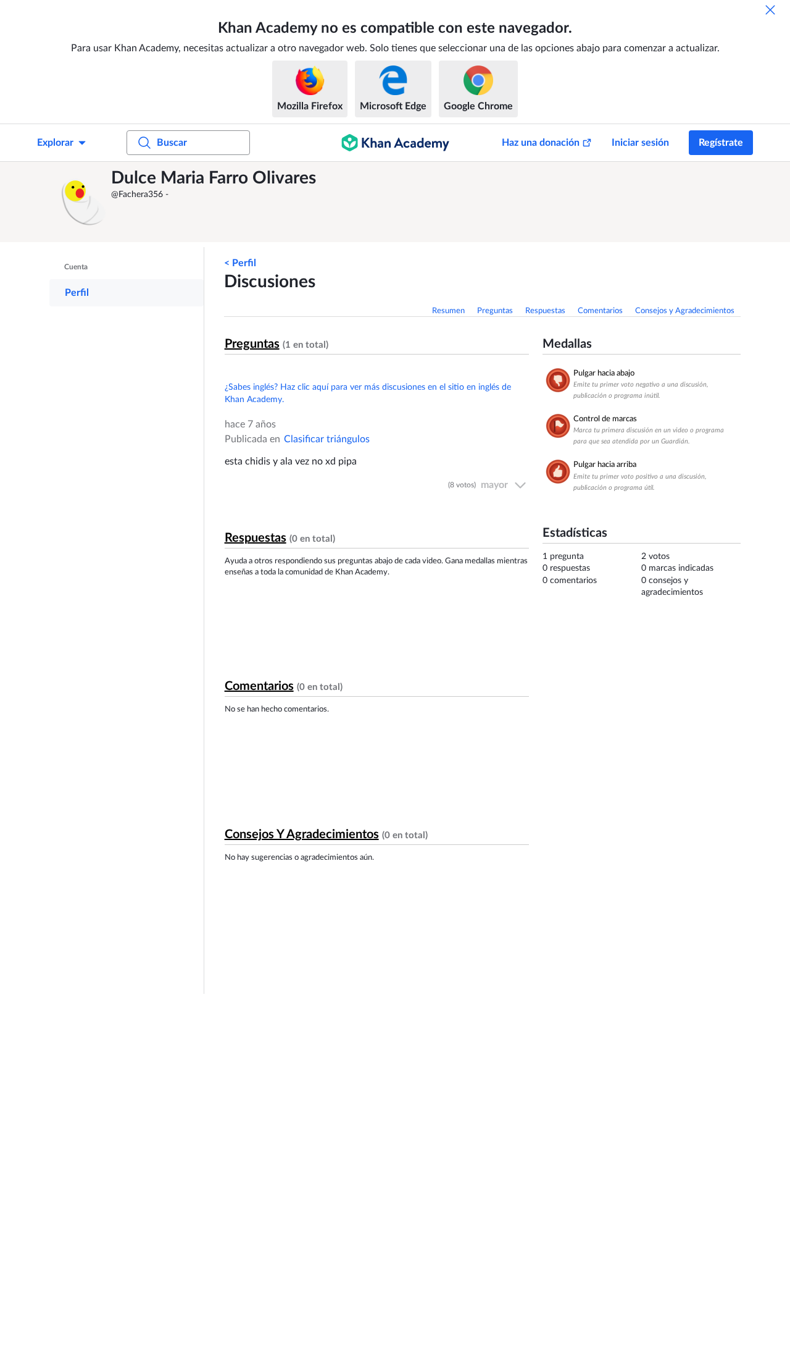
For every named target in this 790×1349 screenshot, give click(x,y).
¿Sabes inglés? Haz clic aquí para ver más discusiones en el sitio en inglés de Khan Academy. (368, 393)
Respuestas (545, 311)
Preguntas (495, 311)
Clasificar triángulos (327, 439)
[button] (83, 202)
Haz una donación (541, 143)
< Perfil (240, 263)
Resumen (448, 311)
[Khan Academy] (395, 142)
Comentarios (600, 311)
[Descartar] (770, 10)
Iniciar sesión (640, 143)
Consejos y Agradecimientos (684, 311)
